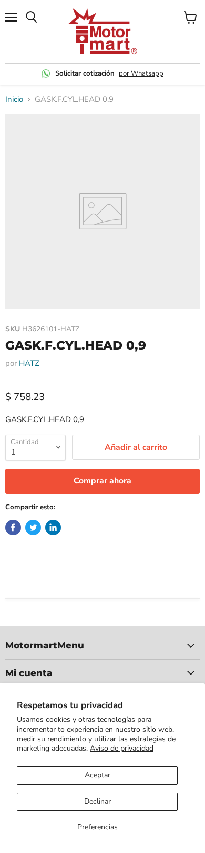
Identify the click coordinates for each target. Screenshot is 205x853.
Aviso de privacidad (121, 748)
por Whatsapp (141, 73)
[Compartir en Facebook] (13, 527)
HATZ (29, 363)
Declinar (97, 801)
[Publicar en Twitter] (33, 527)
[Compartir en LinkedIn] (53, 527)
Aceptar (97, 775)
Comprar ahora (102, 481)
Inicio (14, 99)
